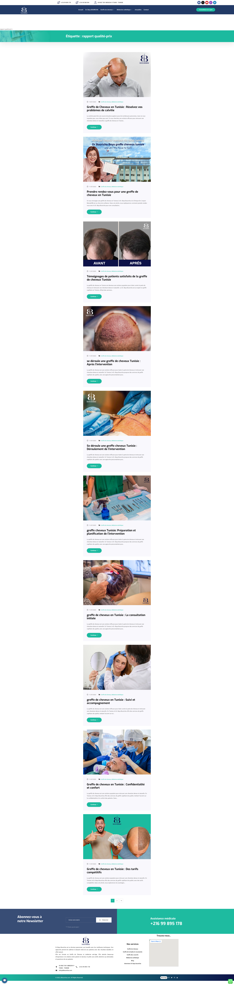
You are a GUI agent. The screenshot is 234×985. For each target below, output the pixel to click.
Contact (146, 10)
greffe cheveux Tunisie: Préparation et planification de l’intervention (111, 532)
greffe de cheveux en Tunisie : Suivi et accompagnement (111, 701)
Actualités (138, 10)
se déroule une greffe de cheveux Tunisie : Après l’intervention (113, 362)
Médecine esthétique (124, 10)
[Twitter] (171, 977)
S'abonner (105, 920)
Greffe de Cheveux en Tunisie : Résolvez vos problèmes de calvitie (114, 108)
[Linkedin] (214, 2)
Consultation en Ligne (205, 9)
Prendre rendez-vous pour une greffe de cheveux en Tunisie (112, 193)
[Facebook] (199, 2)
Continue (93, 127)
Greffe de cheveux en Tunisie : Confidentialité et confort (116, 786)
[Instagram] (210, 2)
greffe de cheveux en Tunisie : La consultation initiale (116, 616)
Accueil (80, 10)
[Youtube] (206, 2)
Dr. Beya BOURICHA (91, 10)
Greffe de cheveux (106, 10)
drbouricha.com (65, 977)
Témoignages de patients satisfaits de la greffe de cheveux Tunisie (117, 278)
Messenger (164, 977)
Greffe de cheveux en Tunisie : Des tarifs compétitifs (112, 870)
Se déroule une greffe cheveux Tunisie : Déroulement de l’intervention (112, 447)
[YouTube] (177, 977)
